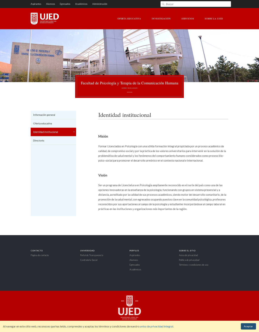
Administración (99, 4)
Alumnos (50, 4)
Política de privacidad (189, 260)
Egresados (65, 4)
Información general (44, 114)
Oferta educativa (42, 123)
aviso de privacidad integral (156, 326)
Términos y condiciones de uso (193, 264)
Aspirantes (36, 4)
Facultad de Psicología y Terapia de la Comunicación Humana (129, 85)
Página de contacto (40, 255)
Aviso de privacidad (188, 255)
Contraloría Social (88, 260)
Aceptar (248, 326)
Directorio (38, 140)
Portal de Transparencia (91, 255)
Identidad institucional (45, 131)
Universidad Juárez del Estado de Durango (45, 19)
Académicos (81, 4)
